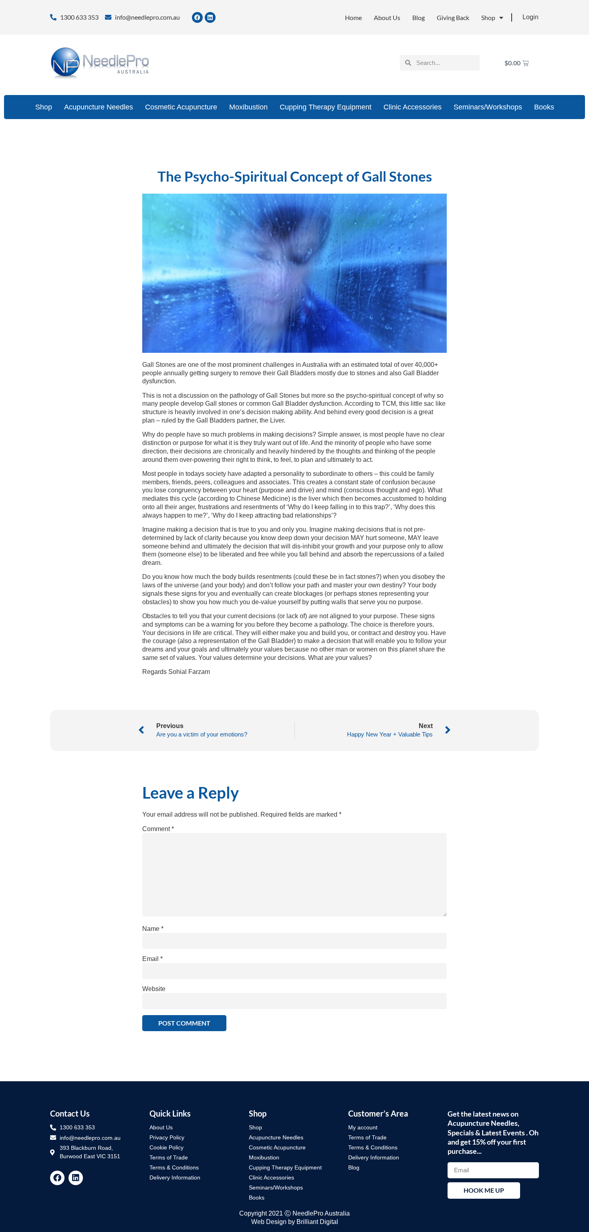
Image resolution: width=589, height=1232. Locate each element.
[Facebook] (197, 17)
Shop (488, 17)
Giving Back (453, 17)
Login (530, 17)
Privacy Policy (166, 1137)
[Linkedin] (210, 17)
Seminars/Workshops (488, 107)
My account (362, 1127)
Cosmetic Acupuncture (181, 107)
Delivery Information (174, 1177)
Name (152, 929)
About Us (387, 17)
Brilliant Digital (317, 1221)
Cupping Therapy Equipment (325, 107)
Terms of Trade (168, 1157)
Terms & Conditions (174, 1167)
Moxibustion (248, 107)
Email (152, 959)
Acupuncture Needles (98, 107)
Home (353, 17)
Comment (158, 829)
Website (153, 989)
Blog (418, 17)
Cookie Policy (166, 1147)
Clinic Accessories (412, 107)
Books (544, 107)
